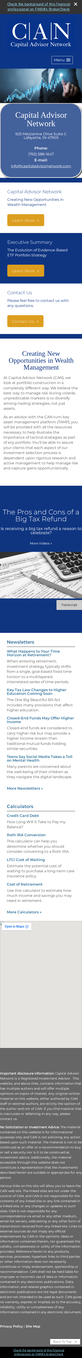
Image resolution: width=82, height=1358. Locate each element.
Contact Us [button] (23, 321)
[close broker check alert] (75, 4)
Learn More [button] (23, 220)
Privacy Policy (11, 1326)
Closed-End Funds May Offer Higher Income (40, 720)
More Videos (41, 543)
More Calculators (24, 912)
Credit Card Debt (23, 816)
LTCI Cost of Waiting (26, 860)
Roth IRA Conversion (26, 835)
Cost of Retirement (25, 884)
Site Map (33, 1326)
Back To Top (63, 1341)
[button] (62, 60)
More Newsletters (25, 788)
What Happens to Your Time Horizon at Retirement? (33, 653)
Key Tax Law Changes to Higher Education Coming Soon (37, 692)
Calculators (20, 806)
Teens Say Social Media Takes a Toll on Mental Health (39, 759)
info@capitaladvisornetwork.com (41, 166)
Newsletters (20, 642)
